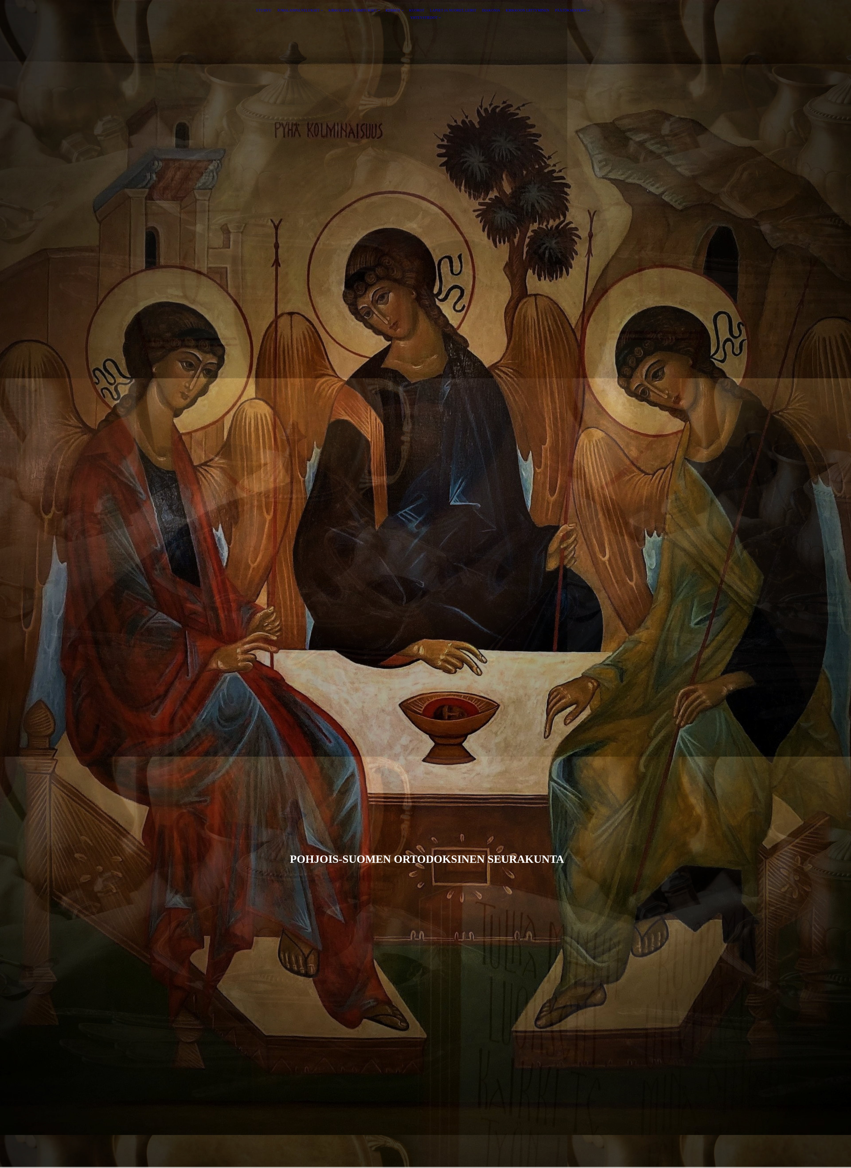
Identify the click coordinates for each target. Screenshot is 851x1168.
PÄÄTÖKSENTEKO (570, 10)
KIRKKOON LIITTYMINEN (527, 10)
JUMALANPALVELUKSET (298, 10)
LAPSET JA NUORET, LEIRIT (453, 10)
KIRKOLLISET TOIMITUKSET (352, 10)
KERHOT (393, 10)
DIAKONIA (491, 10)
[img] (425, 584)
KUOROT (416, 10)
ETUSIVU (264, 10)
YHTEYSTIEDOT (424, 18)
